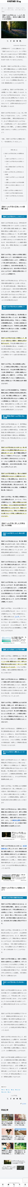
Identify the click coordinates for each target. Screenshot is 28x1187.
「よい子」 (17, 616)
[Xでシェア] (7, 40)
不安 (4, 1089)
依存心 (8, 1089)
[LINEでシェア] (17, 40)
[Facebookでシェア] (10, 40)
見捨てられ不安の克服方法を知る (14, 193)
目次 (12, 150)
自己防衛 (4, 1092)
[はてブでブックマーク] (14, 40)
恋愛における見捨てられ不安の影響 (15, 182)
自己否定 (18, 1089)
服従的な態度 (16, 820)
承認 (13, 1089)
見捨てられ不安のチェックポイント (15, 158)
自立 (10, 1092)
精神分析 (4, 1086)
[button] (20, 40)
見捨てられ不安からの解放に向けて (14, 190)
